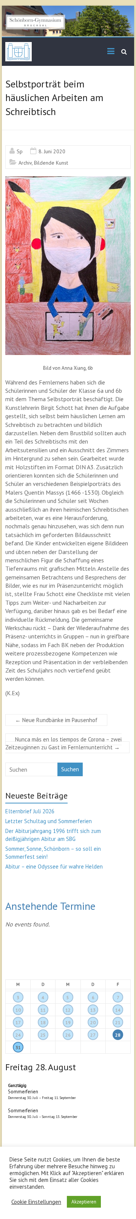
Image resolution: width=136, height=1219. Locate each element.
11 (43, 1010)
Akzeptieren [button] (83, 1202)
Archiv (25, 162)
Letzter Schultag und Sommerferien (48, 821)
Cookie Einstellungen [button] (36, 1202)
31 (18, 1047)
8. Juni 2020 (52, 151)
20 (93, 1022)
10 (18, 1010)
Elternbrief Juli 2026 (29, 811)
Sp (20, 151)
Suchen (70, 769)
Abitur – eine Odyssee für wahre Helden (54, 866)
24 (18, 1035)
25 (43, 1035)
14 (118, 1010)
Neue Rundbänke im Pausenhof (56, 720)
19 (68, 1022)
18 (43, 1022)
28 (118, 1035)
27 (93, 1035)
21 (118, 1022)
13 (93, 1010)
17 (18, 1022)
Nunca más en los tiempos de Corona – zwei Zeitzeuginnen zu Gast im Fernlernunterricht (63, 743)
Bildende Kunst (51, 162)
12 (68, 1010)
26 (68, 1035)
